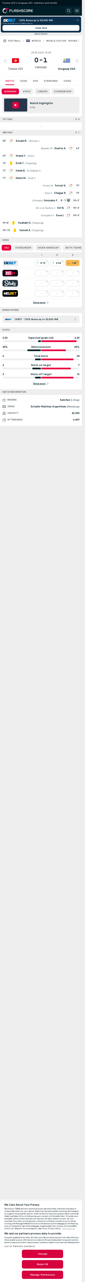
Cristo (30, 155)
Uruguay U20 (66, 69)
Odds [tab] (23, 80)
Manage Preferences (42, 1274)
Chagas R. (60, 193)
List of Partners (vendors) (19, 1246)
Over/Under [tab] (23, 247)
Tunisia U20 (15, 69)
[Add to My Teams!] (5, 60)
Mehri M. (21, 178)
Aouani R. (21, 141)
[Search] (68, 10)
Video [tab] (67, 80)
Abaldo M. (47, 148)
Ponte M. (48, 185)
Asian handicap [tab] (48, 247)
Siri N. (60, 208)
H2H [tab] (35, 80)
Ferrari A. (60, 185)
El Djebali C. (34, 170)
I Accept (42, 1253)
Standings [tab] (51, 80)
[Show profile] (15, 60)
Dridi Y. (32, 178)
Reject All (42, 1264)
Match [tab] (9, 80)
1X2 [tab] (6, 247)
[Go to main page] (21, 10)
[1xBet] (10, 263)
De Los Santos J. (45, 208)
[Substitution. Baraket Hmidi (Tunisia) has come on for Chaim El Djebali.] (11, 171)
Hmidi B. (20, 170)
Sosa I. (60, 215)
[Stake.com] (10, 283)
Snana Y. (21, 155)
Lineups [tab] (42, 91)
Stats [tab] (27, 91)
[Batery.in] (10, 273)
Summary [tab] (10, 91)
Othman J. (34, 141)
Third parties (68, 1228)
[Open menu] (77, 10)
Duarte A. (60, 148)
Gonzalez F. (47, 215)
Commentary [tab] (63, 91)
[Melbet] (10, 293)
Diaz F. (48, 193)
